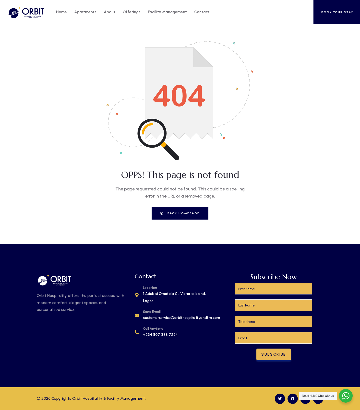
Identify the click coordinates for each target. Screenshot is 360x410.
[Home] (26, 12)
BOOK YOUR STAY (337, 12)
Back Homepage (183, 213)
